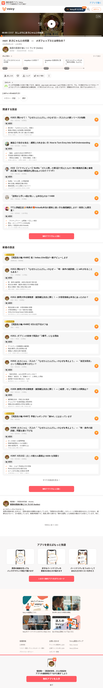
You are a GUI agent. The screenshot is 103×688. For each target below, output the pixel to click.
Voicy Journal (73, 645)
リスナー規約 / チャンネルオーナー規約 (32, 648)
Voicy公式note (73, 648)
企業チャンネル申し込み (56, 648)
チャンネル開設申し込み (56, 645)
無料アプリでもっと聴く (52, 236)
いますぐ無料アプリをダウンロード (51, 579)
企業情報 (22, 645)
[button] (51, 24)
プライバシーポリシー (26, 652)
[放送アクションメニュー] (49, 76)
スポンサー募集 (54, 652)
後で (51, 685)
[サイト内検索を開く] (88, 9)
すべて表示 (96, 56)
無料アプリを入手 (51, 679)
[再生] (96, 120)
